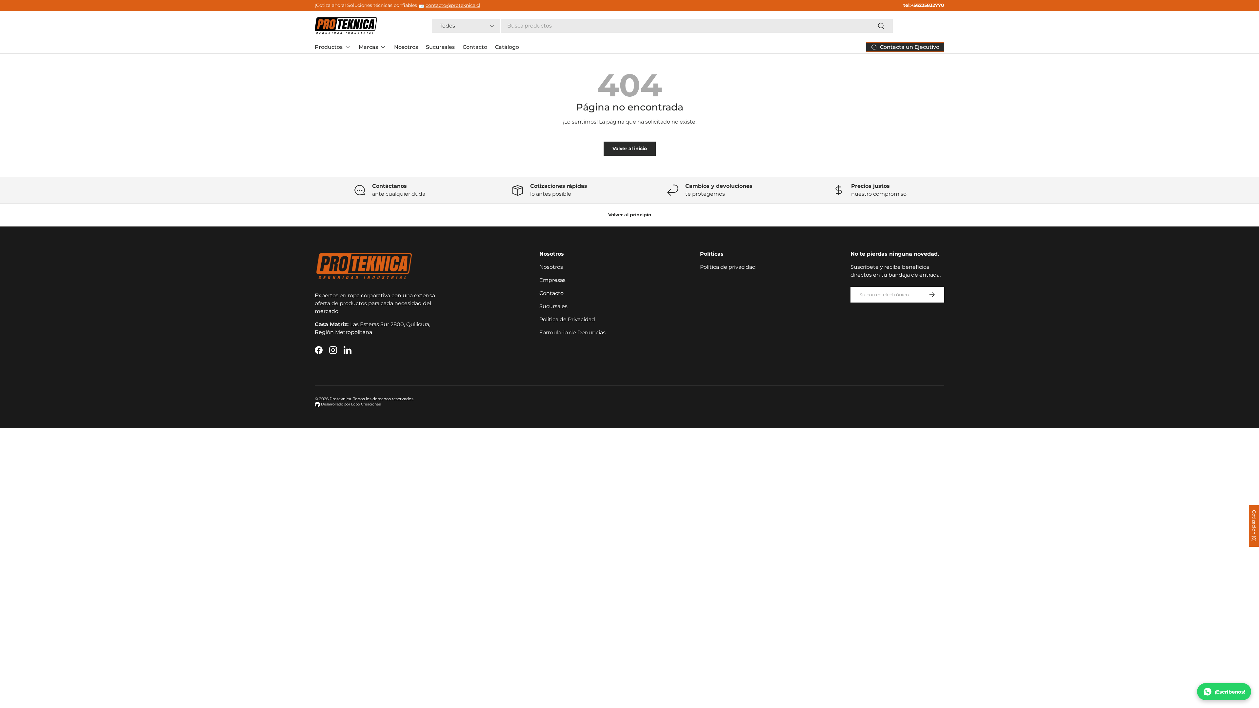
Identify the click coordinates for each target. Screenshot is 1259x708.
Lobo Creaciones (366, 404)
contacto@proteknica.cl (453, 5)
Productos (329, 47)
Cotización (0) (1254, 526)
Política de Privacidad (567, 319)
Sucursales (440, 47)
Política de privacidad (728, 267)
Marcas (368, 47)
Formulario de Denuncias (572, 332)
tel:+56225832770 (923, 5)
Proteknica (340, 398)
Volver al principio (629, 215)
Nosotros (406, 47)
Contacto (475, 47)
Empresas (552, 280)
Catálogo (507, 47)
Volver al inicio (629, 148)
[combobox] (662, 26)
